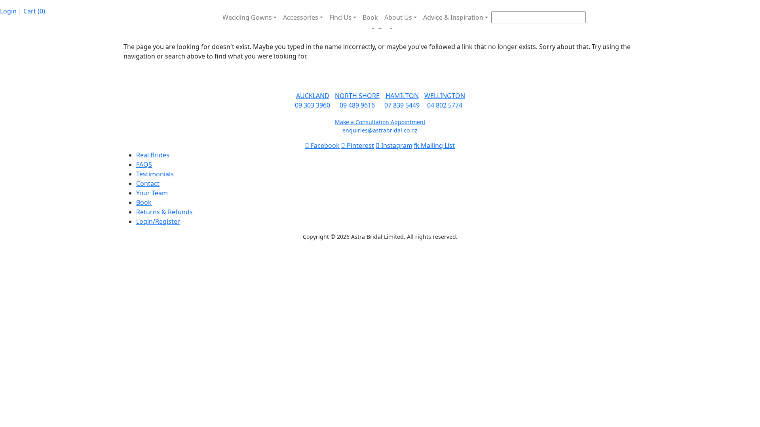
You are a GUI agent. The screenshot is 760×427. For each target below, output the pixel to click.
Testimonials (155, 174)
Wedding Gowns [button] (247, 17)
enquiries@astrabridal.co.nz (380, 130)
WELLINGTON (444, 95)
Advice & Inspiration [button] (453, 17)
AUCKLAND (312, 95)
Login (8, 11)
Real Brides (152, 155)
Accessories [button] (300, 17)
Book (370, 17)
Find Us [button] (340, 17)
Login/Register (158, 221)
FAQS (144, 164)
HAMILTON (402, 95)
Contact (148, 183)
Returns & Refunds (164, 212)
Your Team (152, 193)
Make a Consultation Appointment (380, 122)
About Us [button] (398, 17)
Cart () (34, 11)
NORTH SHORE (357, 95)
